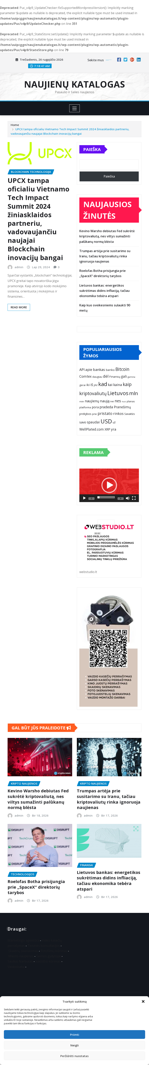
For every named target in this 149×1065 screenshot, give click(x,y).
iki (88, 385)
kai (110, 384)
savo (82, 422)
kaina (117, 384)
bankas (99, 369)
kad (102, 384)
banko (110, 370)
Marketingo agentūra (23, 940)
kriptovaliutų (93, 393)
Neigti (74, 1045)
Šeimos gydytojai (48, 956)
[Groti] (84, 498)
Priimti (74, 1035)
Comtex (85, 376)
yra (113, 429)
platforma (85, 407)
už (114, 422)
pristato (105, 413)
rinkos (118, 413)
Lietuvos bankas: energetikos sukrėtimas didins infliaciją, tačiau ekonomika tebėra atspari (104, 290)
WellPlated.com (91, 429)
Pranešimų (122, 407)
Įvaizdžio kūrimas (48, 961)
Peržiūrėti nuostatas (74, 1056)
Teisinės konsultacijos (44, 946)
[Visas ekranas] (134, 498)
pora (95, 407)
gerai (82, 385)
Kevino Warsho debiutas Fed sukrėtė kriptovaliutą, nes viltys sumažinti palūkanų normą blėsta (107, 236)
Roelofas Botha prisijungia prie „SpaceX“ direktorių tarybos (36, 886)
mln (133, 393)
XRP (107, 429)
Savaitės (129, 414)
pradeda (106, 407)
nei (112, 401)
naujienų (92, 401)
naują (104, 400)
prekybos (85, 414)
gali (124, 376)
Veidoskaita (16, 967)
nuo (124, 401)
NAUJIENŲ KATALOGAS (74, 84)
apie (88, 369)
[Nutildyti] (128, 498)
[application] (109, 485)
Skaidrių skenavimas (23, 951)
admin (19, 267)
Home (15, 125)
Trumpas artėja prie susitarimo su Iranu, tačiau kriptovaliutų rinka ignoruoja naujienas (104, 256)
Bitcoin (122, 369)
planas (131, 401)
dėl (105, 376)
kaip (127, 384)
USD (106, 421)
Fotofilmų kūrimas (54, 951)
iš (91, 384)
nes (118, 400)
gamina (131, 376)
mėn (81, 401)
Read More (19, 307)
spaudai (93, 422)
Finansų (114, 376)
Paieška (92, 149)
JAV (96, 385)
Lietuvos (117, 393)
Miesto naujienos (21, 956)
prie (94, 414)
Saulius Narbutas (20, 961)
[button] (143, 1001)
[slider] (106, 497)
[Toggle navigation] (74, 108)
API (82, 369)
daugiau (97, 376)
